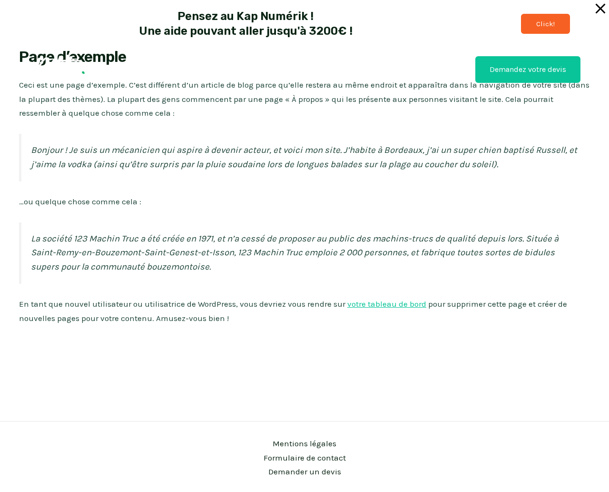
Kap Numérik (347, 69)
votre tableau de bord (386, 304)
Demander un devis (304, 471)
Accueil (296, 69)
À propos (442, 69)
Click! (545, 24)
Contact (398, 69)
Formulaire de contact (305, 457)
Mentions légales (304, 443)
